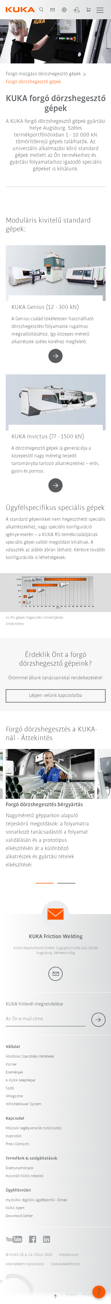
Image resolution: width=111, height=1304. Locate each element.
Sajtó (10, 1088)
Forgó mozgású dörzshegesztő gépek (43, 74)
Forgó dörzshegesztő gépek (33, 82)
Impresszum (69, 1255)
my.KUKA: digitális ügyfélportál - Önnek (36, 1200)
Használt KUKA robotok (25, 1176)
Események (14, 1072)
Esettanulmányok (20, 1168)
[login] (76, 9)
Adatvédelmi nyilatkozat (25, 1264)
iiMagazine (14, 1096)
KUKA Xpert (15, 1208)
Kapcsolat (14, 1136)
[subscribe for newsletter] (98, 1020)
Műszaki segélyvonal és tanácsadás (34, 1128)
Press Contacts (17, 1144)
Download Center (19, 1216)
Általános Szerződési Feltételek (30, 1057)
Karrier (11, 1064)
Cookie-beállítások (65, 1264)
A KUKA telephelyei (20, 1080)
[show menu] (100, 9)
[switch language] (64, 9)
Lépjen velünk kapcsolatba (55, 695)
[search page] (41, 9)
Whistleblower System (23, 1104)
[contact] (53, 9)
